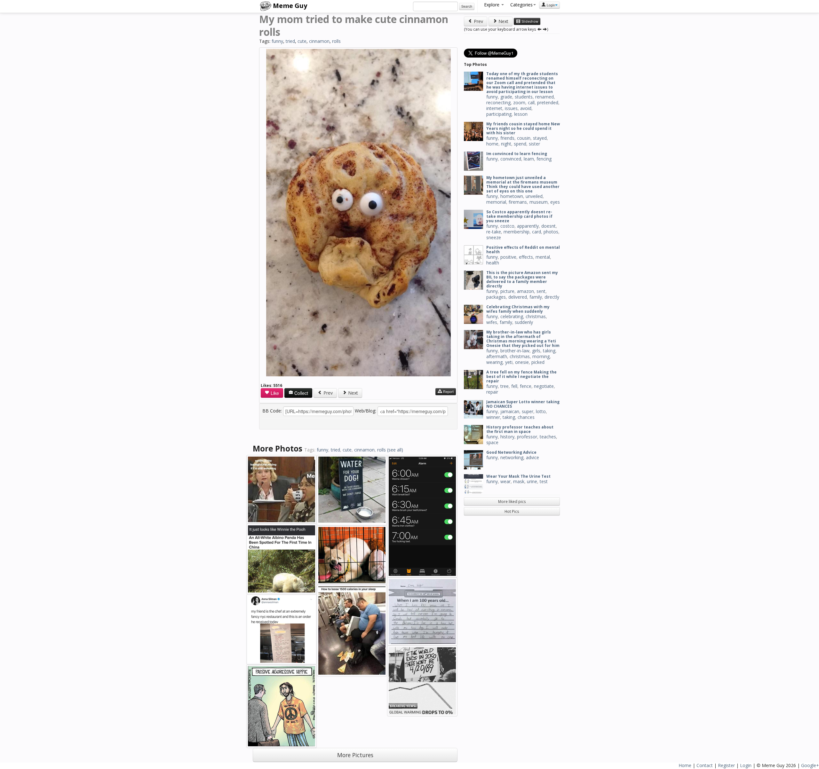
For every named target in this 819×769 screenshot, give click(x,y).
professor (527, 437)
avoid (525, 108)
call (531, 102)
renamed (544, 97)
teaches (548, 437)
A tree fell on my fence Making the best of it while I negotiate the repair (521, 376)
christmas (536, 316)
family (535, 297)
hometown (511, 196)
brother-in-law (514, 351)
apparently (528, 226)
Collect (300, 393)
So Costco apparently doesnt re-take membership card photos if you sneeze (519, 216)
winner (493, 417)
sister (534, 144)
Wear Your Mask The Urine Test (518, 476)
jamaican (509, 411)
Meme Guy (289, 5)
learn (529, 159)
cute (302, 41)
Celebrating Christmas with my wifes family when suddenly (518, 309)
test (544, 481)
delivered (517, 297)
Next (352, 393)
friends (507, 138)
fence (525, 386)
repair (492, 392)
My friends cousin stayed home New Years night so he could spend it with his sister (523, 128)
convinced (510, 159)
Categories (521, 5)
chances (526, 417)
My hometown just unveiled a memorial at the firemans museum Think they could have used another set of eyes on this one (523, 184)
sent (541, 291)
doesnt (548, 226)
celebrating (511, 316)
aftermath (496, 356)
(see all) (395, 450)
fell (514, 386)
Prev (327, 393)
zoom (519, 102)
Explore (492, 5)
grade (506, 97)
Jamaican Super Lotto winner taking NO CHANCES (523, 404)
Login (550, 5)
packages (496, 297)
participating (499, 114)
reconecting (498, 102)
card (536, 232)
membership (516, 232)
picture (507, 291)
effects (526, 257)
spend (520, 144)
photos (551, 232)
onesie (522, 362)
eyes (555, 202)
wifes (491, 322)
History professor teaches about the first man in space (519, 429)
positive (508, 257)
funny (277, 41)
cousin (523, 138)
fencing (544, 159)
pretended (547, 102)
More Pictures (355, 755)
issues (511, 108)
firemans (518, 202)
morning (541, 356)
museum (538, 202)
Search (466, 6)
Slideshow (529, 21)
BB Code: (272, 411)
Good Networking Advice (511, 452)
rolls (336, 41)
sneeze (493, 237)
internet (494, 108)
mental (543, 257)
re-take (493, 232)
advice (532, 457)
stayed (540, 138)
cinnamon (319, 41)
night (506, 144)
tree (504, 386)
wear (505, 481)
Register (726, 765)
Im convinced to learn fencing (516, 153)
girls (536, 351)
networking (511, 457)
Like (274, 393)
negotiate (544, 386)
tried (290, 41)
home (492, 144)
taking (549, 351)
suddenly (524, 322)
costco (507, 226)
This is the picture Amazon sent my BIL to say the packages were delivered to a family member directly (522, 279)
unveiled (534, 196)
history (507, 437)
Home (685, 765)
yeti (509, 362)
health (492, 263)
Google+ (810, 765)
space (492, 442)
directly (552, 297)
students (524, 97)
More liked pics (512, 501)
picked (538, 362)
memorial (496, 202)
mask (518, 481)
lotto (541, 411)
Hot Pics (512, 511)
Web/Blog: (365, 411)
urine (532, 481)
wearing (494, 362)
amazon (525, 291)
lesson (521, 114)
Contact (704, 765)
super (527, 411)
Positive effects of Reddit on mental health (523, 250)
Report (448, 391)
